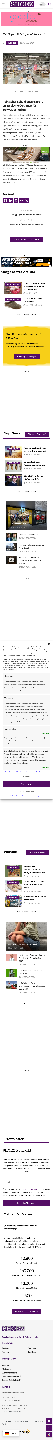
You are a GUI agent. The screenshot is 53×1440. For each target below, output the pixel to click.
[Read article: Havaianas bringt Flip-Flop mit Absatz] (26, 936)
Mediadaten (7, 1369)
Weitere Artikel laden (27, 314)
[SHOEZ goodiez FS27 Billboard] (26, 19)
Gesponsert (13, 284)
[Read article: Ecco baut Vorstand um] (11, 537)
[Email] (21, 200)
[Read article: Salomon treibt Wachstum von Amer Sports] (11, 547)
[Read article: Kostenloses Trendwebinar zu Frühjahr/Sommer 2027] (13, 871)
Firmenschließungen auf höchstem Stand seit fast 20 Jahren (30, 560)
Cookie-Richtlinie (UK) (11, 1380)
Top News (13, 449)
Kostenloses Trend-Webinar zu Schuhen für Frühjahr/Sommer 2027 (32, 958)
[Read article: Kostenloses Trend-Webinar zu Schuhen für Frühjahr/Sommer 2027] (11, 957)
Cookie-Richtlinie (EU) (11, 1376)
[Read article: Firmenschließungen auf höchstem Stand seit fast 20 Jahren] (11, 560)
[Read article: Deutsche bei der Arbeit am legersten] (11, 973)
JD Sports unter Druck (17, 523)
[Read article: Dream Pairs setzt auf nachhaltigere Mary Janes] (13, 886)
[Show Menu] (3, 4)
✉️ (49, 1421)
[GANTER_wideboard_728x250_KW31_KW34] (26, 155)
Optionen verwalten (26, 791)
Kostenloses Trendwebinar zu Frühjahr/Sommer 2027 (35, 869)
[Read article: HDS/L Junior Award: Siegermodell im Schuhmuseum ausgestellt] (11, 985)
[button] (49, 644)
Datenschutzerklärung (28, 795)
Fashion (13, 867)
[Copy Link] (26, 200)
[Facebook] (5, 200)
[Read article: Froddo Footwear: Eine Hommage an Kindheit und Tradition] (13, 288)
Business (12, 43)
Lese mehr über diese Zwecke (35, 772)
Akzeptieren (26, 784)
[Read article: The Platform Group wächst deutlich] (13, 480)
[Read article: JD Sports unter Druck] (26, 515)
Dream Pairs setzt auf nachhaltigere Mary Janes (34, 884)
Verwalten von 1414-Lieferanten (15, 772)
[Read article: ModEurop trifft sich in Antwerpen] (13, 901)
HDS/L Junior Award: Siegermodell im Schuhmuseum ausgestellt (32, 986)
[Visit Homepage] (22, 4)
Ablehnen (26, 776)
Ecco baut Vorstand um (29, 534)
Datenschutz (38, 1421)
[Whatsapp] (16, 200)
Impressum (40, 795)
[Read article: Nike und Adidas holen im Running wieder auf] (13, 452)
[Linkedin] (10, 200)
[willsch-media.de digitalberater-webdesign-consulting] (26, 262)
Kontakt (5, 1365)
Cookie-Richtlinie (15, 795)
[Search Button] (49, 4)
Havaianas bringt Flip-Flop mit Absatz (23, 944)
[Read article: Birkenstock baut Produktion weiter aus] (13, 466)
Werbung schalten (9, 1373)
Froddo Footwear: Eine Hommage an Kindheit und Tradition (34, 286)
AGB (4, 1424)
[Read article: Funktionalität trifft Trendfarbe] (13, 303)
